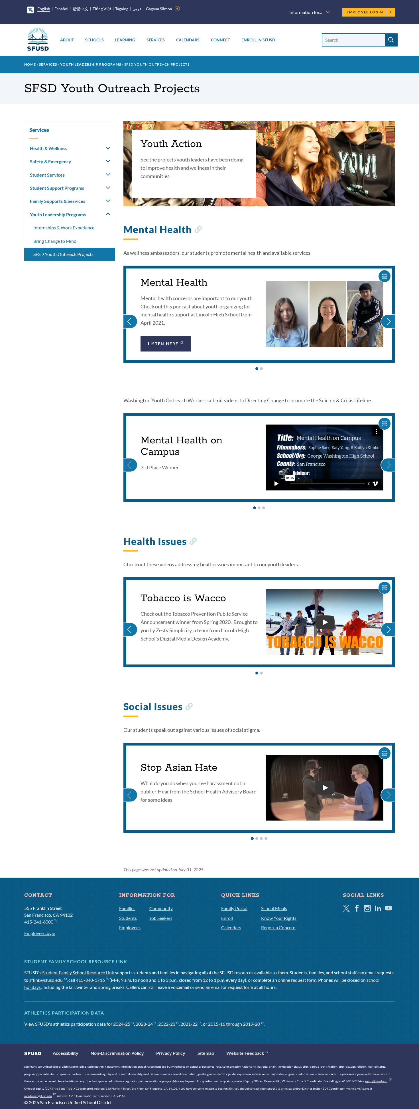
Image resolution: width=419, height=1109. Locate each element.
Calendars (188, 39)
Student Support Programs (57, 188)
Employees (130, 927)
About (67, 39)
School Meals (274, 908)
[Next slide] (388, 314)
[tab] (256, 368)
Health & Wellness (48, 148)
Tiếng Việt (102, 8)
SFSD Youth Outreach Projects (63, 254)
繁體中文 (80, 8)
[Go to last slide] (130, 314)
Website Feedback (245, 1053)
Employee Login (365, 12)
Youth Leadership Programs (90, 64)
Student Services (47, 174)
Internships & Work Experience (63, 227)
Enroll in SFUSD (258, 39)
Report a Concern (278, 927)
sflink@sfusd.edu (46, 980)
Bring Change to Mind (54, 241)
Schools (94, 39)
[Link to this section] (198, 230)
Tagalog (121, 8)
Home (30, 64)
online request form (297, 980)
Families (127, 908)
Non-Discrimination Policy (117, 1053)
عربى (137, 8)
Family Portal (234, 908)
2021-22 (189, 1024)
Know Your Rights (278, 918)
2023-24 (144, 1024)
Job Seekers (160, 918)
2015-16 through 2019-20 (234, 1024)
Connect (220, 39)
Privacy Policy (170, 1053)
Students (128, 918)
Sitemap (206, 1053)
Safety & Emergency (50, 161)
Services (156, 39)
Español (61, 8)
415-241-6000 (38, 921)
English (43, 8)
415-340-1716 (90, 980)
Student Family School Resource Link (78, 972)
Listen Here (163, 343)
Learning (125, 39)
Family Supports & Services (57, 201)
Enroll (227, 918)
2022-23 (166, 1024)
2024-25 (121, 1024)
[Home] (38, 40)
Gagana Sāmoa (159, 8)
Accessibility (65, 1053)
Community (161, 908)
